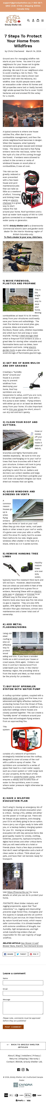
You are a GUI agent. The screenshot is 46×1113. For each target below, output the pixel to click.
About (11, 1055)
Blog (18, 1055)
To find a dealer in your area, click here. (23, 237)
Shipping (23, 1058)
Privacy (36, 1055)
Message (6, 999)
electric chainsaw (10, 201)
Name (5, 978)
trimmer (31, 594)
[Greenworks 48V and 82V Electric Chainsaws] (23, 271)
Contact (10, 1061)
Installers (26, 1055)
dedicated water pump (13, 698)
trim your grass (16, 409)
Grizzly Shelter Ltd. (33, 1061)
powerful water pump (24, 777)
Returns (13, 1058)
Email (5, 989)
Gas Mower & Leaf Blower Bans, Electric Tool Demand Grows (23, 944)
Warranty (33, 1058)
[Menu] (42, 20)
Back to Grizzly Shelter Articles (25, 1045)
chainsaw (19, 594)
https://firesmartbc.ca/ (18, 892)
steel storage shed (29, 336)
